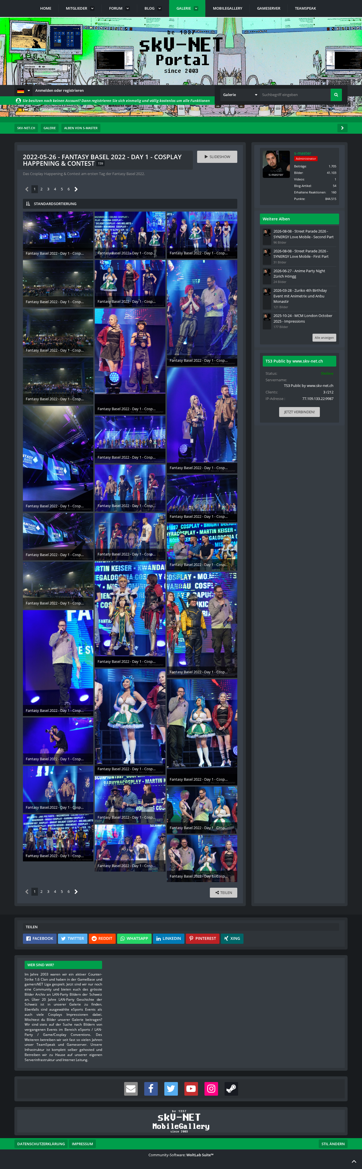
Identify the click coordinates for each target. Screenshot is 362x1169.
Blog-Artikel (302, 186)
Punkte (299, 199)
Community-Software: (181, 1154)
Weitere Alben (276, 219)
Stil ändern (333, 1143)
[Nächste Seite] (76, 189)
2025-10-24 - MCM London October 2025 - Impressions (302, 318)
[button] (23, 90)
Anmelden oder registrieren (59, 90)
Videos (299, 179)
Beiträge (300, 166)
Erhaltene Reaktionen (310, 192)
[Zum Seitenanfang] (354, 1161)
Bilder (298, 173)
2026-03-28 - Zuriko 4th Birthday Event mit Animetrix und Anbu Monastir (300, 296)
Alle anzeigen (324, 337)
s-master (302, 153)
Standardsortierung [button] (55, 203)
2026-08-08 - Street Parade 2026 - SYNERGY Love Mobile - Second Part (303, 234)
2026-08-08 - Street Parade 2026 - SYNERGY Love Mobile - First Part (301, 253)
